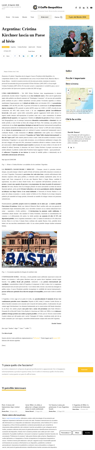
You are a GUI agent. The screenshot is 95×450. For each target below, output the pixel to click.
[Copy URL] (36, 56)
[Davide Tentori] (27, 51)
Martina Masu (5, 411)
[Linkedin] (84, 8)
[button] (58, 17)
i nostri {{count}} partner (13, 418)
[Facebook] (76, 8)
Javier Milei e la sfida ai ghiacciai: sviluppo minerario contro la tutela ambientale (35, 407)
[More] (41, 56)
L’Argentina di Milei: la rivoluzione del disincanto (81, 406)
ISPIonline (36, 338)
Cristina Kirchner (22, 47)
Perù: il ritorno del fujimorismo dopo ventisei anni (11, 407)
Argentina (13, 47)
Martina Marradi (29, 411)
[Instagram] (80, 8)
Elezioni (39, 47)
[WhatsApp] (28, 56)
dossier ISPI (56, 338)
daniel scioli (32, 47)
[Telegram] (32, 56)
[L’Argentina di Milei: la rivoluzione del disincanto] (82, 398)
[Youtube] (91, 8)
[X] (87, 8)
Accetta (87, 433)
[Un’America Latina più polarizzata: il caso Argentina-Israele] (59, 398)
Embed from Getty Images (8, 230)
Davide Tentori (31, 51)
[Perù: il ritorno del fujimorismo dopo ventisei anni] (12, 398)
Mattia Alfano (75, 409)
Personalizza (65, 433)
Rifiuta (77, 433)
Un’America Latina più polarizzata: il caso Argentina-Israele (59, 407)
